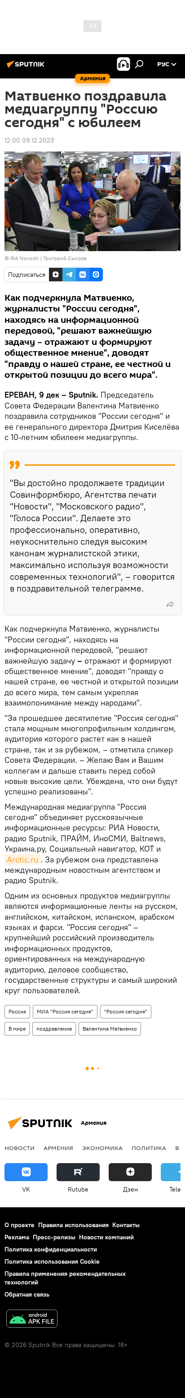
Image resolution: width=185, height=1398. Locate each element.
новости (19, 1148)
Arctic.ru (22, 859)
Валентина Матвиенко (110, 1028)
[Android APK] (31, 1320)
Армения (58, 1148)
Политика (149, 1148)
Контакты (126, 1225)
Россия (17, 1011)
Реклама (16, 1237)
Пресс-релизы (54, 1237)
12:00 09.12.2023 (29, 140)
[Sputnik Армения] (26, 68)
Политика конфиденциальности (50, 1249)
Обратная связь (26, 1294)
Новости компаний (106, 1237)
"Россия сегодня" (125, 1011)
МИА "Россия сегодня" (65, 1011)
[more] (170, 604)
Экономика (102, 1148)
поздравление (54, 1028)
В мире (17, 1028)
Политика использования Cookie (52, 1261)
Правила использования (73, 1225)
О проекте (19, 1225)
